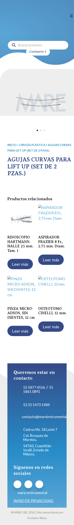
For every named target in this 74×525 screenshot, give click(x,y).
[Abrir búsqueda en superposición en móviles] (38, 45)
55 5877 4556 (34, 387)
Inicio (12, 145)
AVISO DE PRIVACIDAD (33, 500)
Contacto (36, 52)
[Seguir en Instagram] (28, 484)
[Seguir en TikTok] (39, 484)
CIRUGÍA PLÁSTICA (32, 145)
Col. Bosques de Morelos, (35, 437)
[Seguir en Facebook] (17, 484)
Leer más (20, 264)
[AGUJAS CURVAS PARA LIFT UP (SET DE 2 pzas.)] (40, 134)
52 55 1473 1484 (36, 405)
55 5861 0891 (38, 389)
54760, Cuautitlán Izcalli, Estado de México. (37, 450)
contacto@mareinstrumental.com (48, 417)
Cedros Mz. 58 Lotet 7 (40, 429)
